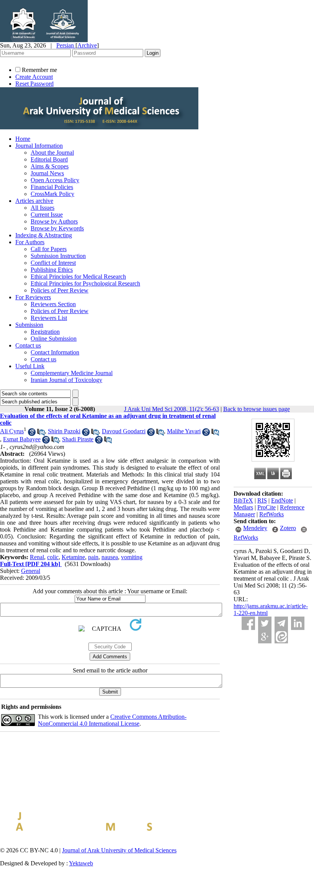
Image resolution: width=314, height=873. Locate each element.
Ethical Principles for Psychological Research (85, 283)
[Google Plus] (264, 636)
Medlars (243, 507)
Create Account (34, 76)
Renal (37, 557)
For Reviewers (33, 297)
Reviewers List (49, 318)
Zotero (288, 528)
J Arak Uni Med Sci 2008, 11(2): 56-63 (171, 409)
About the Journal (52, 152)
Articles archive (34, 200)
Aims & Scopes (50, 166)
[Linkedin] (297, 623)
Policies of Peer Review (59, 290)
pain (93, 557)
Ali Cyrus (12, 431)
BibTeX (243, 500)
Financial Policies (52, 187)
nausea (109, 557)
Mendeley (255, 528)
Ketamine (73, 557)
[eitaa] (281, 636)
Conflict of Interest (53, 262)
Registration (45, 331)
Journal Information (39, 145)
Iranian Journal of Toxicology (66, 380)
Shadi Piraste (77, 439)
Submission (29, 324)
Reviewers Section (53, 304)
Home (22, 138)
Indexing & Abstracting (43, 235)
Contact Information (55, 352)
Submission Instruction (58, 256)
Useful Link (29, 366)
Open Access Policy (55, 180)
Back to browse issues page (256, 409)
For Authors (29, 242)
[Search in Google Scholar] (32, 434)
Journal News (47, 173)
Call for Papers (49, 249)
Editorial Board (49, 159)
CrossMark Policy (52, 194)
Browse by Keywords (57, 228)
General (30, 571)
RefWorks (271, 514)
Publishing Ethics (52, 269)
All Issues (42, 207)
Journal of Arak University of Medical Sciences (119, 850)
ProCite (266, 507)
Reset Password (34, 83)
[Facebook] (248, 623)
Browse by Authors (54, 221)
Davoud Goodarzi (124, 431)
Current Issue (47, 214)
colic (53, 557)
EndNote (282, 500)
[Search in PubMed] (41, 434)
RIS (262, 500)
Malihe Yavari (184, 431)
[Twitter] (264, 623)
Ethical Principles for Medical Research (78, 276)
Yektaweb (81, 863)
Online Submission (54, 338)
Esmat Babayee (22, 439)
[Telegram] (281, 623)
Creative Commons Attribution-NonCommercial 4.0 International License (112, 720)
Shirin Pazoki (64, 431)
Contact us (28, 345)
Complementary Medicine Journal (72, 373)
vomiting (131, 557)
